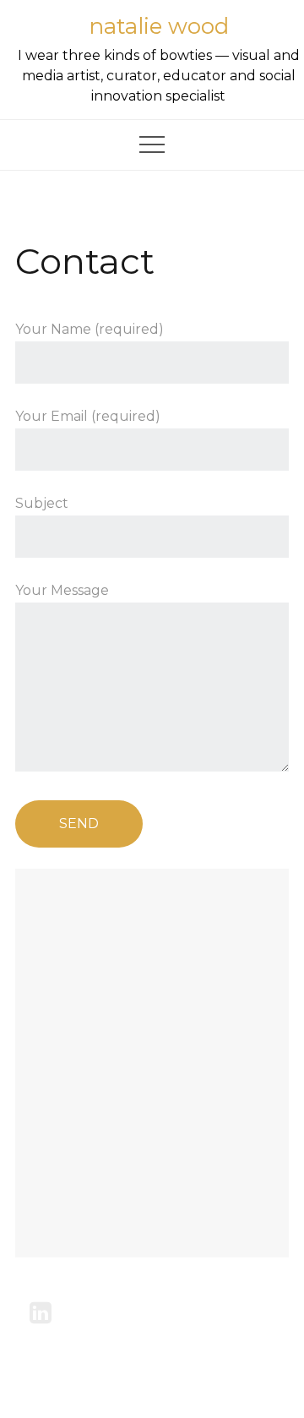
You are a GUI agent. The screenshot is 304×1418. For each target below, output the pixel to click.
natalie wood (159, 26)
